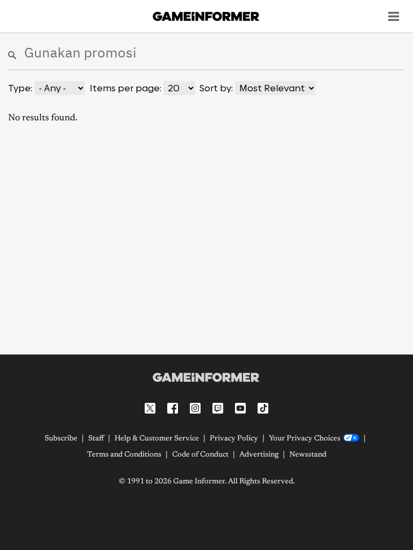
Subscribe (61, 439)
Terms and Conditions (124, 455)
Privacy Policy (234, 439)
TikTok (263, 408)
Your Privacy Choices (304, 439)
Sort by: (216, 88)
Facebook (172, 408)
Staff (96, 439)
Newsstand (307, 455)
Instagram (195, 408)
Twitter (150, 408)
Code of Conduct (200, 455)
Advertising (259, 455)
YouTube (240, 408)
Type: (20, 88)
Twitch (217, 408)
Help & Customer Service (157, 439)
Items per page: (125, 88)
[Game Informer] (206, 377)
